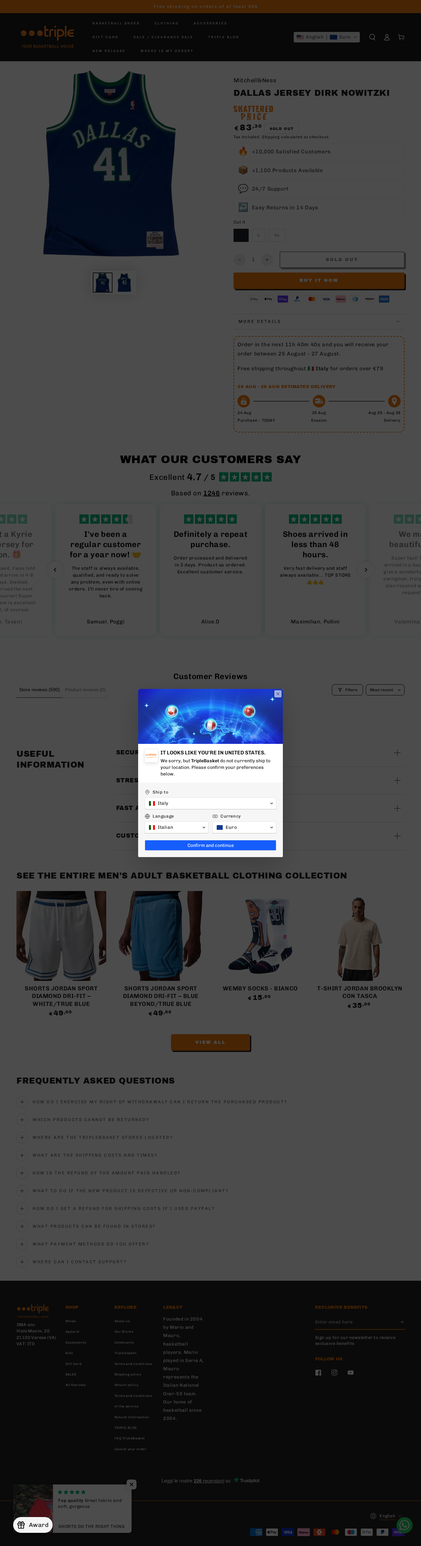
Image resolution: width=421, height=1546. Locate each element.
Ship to (160, 792)
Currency (230, 816)
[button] (210, 803)
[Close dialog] (278, 693)
